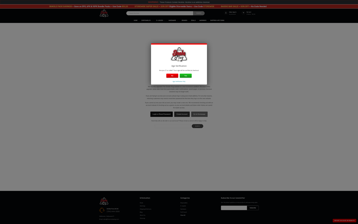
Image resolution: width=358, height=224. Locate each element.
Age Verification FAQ (179, 81)
